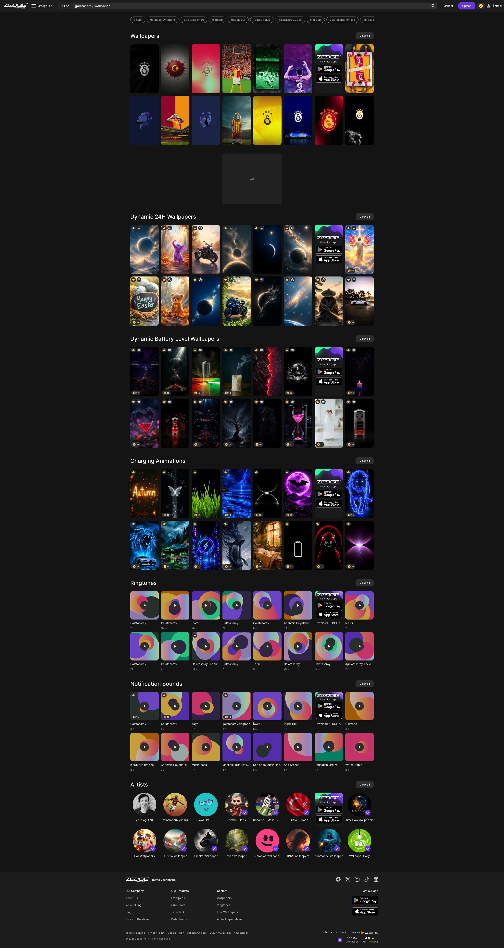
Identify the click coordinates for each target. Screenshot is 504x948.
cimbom (217, 19)
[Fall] (175, 249)
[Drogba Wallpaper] (144, 120)
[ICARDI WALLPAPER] (175, 120)
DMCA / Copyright (220, 932)
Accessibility (241, 932)
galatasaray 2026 (290, 19)
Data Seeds (179, 919)
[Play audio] (144, 605)
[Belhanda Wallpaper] (206, 120)
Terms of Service (135, 932)
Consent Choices (197, 932)
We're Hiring (134, 905)
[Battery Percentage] (175, 423)
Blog (129, 912)
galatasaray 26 (194, 19)
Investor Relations (137, 919)
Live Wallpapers (227, 912)
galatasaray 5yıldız (342, 19)
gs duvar (369, 19)
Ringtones (223, 905)
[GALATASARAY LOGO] (206, 68)
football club (262, 19)
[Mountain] (267, 371)
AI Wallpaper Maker (230, 919)
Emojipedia (178, 898)
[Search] (433, 6)
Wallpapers (224, 898)
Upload (467, 5)
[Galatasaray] (144, 68)
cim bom (315, 19)
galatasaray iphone (163, 19)
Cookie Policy (176, 932)
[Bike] (206, 249)
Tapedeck (178, 912)
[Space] (144, 249)
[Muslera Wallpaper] (267, 68)
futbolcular (238, 19)
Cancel (448, 5)
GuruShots (178, 905)
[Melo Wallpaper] (359, 68)
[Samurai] (329, 301)
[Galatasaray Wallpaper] (236, 120)
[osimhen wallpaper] (236, 68)
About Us (132, 898)
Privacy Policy (156, 932)
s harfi (138, 19)
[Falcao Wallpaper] (298, 68)
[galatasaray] (175, 68)
